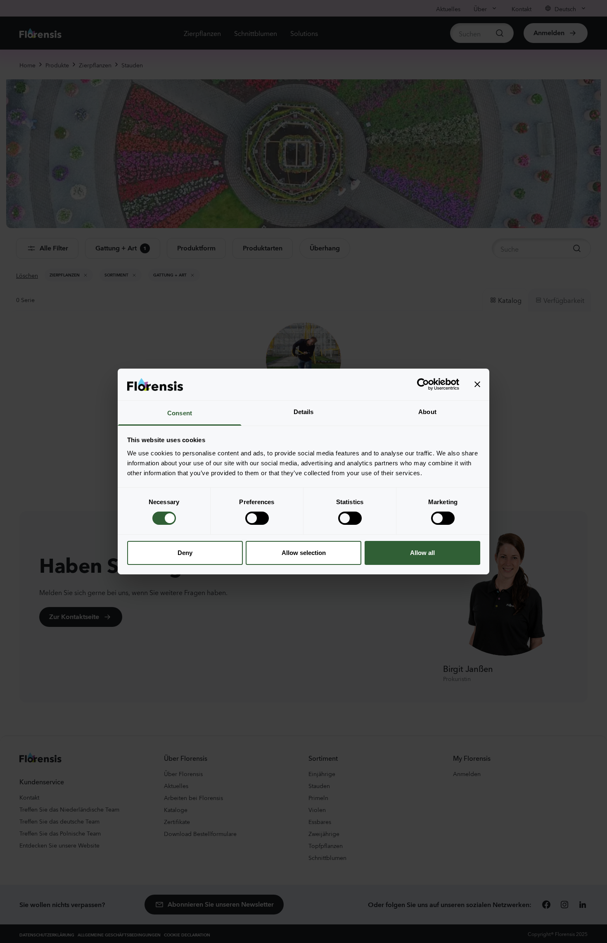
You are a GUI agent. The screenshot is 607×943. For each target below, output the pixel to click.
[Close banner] (477, 384)
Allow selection (304, 552)
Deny (185, 552)
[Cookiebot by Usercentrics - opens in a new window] (423, 384)
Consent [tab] (179, 413)
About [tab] (427, 411)
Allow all (422, 552)
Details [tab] (304, 411)
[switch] (257, 518)
